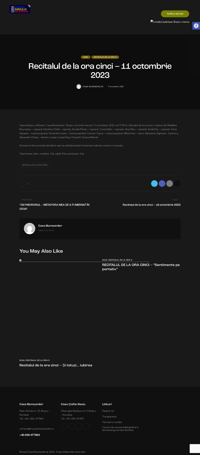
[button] (196, 26)
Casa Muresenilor (50, 226)
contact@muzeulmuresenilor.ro (36, 428)
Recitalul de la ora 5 (105, 57)
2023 (85, 57)
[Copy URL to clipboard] (177, 183)
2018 (22, 360)
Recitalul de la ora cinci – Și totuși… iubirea (55, 365)
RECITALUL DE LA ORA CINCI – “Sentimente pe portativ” (141, 267)
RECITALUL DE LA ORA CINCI (34, 165)
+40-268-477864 (29, 435)
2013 (104, 260)
